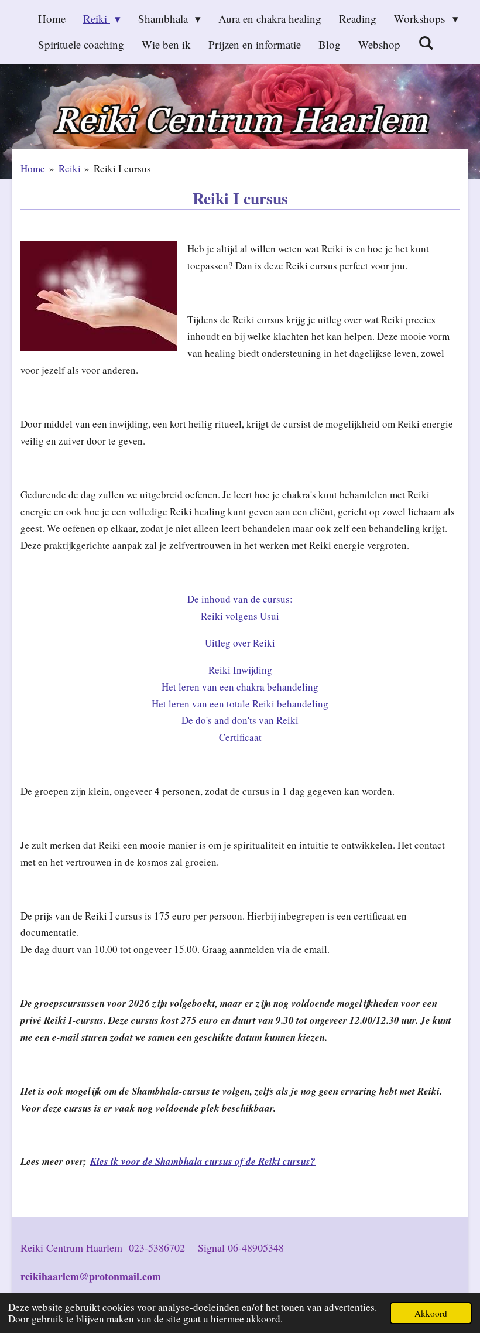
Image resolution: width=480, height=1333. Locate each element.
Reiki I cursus (122, 168)
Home (32, 168)
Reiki (70, 168)
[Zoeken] (426, 42)
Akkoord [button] (430, 1313)
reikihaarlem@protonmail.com (90, 1276)
